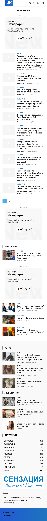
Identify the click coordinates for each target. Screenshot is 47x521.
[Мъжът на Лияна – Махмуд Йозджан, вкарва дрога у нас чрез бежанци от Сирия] (9, 103)
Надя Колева (20, 70)
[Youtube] (37, 3)
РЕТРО (19, 352)
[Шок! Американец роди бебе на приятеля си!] (9, 413)
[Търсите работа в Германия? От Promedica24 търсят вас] (9, 307)
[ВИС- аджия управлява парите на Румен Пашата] (9, 91)
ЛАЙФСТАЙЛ (21, 303)
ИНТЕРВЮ (20, 53)
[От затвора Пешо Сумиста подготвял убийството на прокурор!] (9, 159)
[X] (34, 3)
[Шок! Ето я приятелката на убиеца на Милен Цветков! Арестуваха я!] (9, 255)
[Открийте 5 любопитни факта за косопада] (9, 425)
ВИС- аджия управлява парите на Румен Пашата (28, 90)
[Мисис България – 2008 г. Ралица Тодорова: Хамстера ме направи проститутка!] (9, 188)
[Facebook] (26, 3)
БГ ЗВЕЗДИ (20, 73)
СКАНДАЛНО (21, 99)
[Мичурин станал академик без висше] (9, 383)
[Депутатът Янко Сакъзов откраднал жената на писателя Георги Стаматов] (9, 356)
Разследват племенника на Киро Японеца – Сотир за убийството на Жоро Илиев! (29, 130)
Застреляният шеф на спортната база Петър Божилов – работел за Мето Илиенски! (30, 145)
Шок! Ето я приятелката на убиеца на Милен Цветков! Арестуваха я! (29, 255)
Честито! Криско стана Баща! (30, 318)
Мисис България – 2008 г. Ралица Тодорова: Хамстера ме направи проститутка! (30, 188)
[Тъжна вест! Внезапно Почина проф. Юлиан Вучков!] (9, 331)
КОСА (19, 421)
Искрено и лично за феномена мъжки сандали (29, 401)
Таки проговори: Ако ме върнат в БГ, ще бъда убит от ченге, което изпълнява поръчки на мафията (30, 174)
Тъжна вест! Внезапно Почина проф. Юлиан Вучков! (30, 331)
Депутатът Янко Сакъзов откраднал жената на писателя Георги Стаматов (29, 357)
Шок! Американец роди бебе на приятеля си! (30, 413)
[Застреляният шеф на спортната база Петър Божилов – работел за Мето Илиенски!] (9, 143)
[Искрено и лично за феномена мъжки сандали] (9, 401)
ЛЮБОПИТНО (21, 409)
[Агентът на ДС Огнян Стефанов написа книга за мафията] (9, 77)
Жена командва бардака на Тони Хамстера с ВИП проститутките (30, 117)
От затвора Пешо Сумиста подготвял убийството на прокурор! (29, 159)
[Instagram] (30, 3)
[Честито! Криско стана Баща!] (9, 319)
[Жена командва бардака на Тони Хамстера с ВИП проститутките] (9, 116)
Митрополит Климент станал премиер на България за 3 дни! (30, 370)
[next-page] (15, 201)
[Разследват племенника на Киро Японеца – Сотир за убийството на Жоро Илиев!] (9, 129)
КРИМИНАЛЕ (21, 87)
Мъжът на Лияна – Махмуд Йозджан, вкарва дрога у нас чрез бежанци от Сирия (30, 103)
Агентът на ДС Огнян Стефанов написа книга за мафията (29, 78)
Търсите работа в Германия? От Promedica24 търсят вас (30, 307)
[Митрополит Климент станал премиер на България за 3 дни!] (9, 369)
